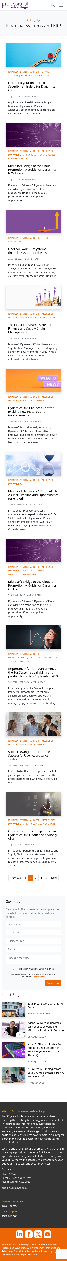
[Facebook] (29, 1234)
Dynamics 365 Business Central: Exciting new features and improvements (31, 411)
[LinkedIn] (19, 1234)
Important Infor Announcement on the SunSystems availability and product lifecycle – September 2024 (33, 672)
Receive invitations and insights (35, 968)
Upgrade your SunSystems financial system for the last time (31, 251)
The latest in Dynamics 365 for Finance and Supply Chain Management (30, 328)
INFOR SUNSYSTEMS (20, 661)
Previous (15, 878)
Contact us (53, 983)
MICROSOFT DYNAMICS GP (35, 75)
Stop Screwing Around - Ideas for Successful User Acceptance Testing (32, 755)
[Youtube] (47, 1234)
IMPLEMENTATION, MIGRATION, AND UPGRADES (33, 657)
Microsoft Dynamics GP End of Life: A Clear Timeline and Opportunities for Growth (33, 495)
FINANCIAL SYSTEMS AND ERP (23, 71)
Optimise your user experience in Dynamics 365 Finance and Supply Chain (32, 835)
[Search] (52, 5)
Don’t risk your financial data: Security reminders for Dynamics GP (31, 86)
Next (54, 878)
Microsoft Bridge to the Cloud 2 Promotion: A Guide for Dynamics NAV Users (32, 169)
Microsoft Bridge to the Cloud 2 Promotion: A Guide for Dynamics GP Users (32, 585)
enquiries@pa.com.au (14, 1188)
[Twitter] (38, 1234)
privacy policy (39, 976)
